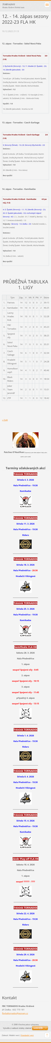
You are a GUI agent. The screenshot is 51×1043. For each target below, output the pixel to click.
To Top (47, 1035)
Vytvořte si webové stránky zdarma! (17, 1028)
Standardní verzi (27, 1035)
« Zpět (5, 420)
